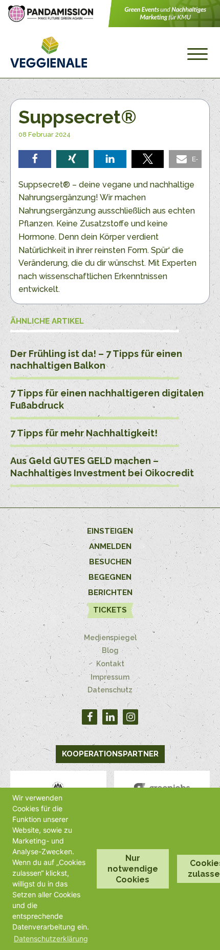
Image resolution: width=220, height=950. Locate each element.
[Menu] (197, 54)
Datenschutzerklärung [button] (51, 938)
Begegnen (110, 577)
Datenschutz (110, 690)
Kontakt (110, 664)
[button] (34, 159)
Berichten (110, 592)
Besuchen (110, 561)
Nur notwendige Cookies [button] (132, 868)
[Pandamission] (110, 24)
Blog (110, 650)
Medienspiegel (110, 638)
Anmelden (110, 546)
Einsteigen (110, 531)
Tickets (110, 610)
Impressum (110, 677)
